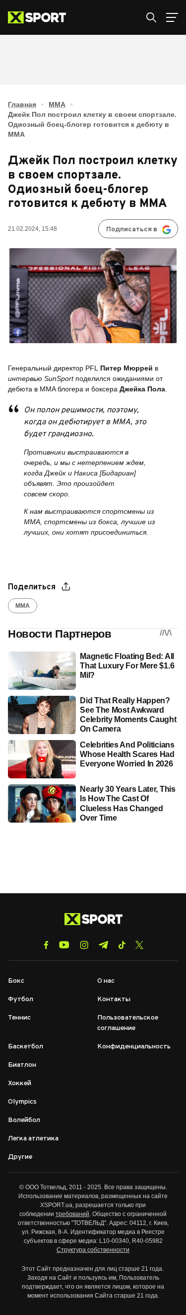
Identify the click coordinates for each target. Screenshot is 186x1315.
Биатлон (22, 1065)
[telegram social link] (103, 945)
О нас (106, 981)
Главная (22, 104)
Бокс (16, 981)
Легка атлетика (33, 1138)
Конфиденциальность (134, 1046)
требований (72, 1214)
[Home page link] (41, 17)
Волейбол (24, 1120)
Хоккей (19, 1083)
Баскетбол (25, 1046)
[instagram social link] (84, 945)
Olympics (22, 1102)
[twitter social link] (139, 945)
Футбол (20, 999)
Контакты (113, 999)
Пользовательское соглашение (127, 1023)
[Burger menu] (172, 17)
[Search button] (151, 17)
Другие (20, 1157)
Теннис (19, 1018)
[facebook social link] (46, 945)
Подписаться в (131, 229)
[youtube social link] (64, 944)
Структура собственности (93, 1249)
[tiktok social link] (121, 945)
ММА (57, 104)
